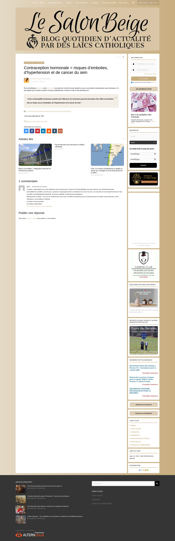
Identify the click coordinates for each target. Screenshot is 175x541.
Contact (68, 3)
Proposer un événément (144, 413)
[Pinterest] (37, 131)
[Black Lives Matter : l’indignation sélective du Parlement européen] (35, 165)
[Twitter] (26, 131)
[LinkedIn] (43, 131)
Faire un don (136, 429)
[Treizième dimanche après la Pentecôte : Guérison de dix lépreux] (21, 503)
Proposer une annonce (144, 404)
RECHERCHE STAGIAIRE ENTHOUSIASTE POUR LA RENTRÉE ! (140, 391)
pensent (39, 88)
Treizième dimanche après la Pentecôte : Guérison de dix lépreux (48, 496)
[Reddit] (49, 131)
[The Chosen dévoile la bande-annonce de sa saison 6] (21, 493)
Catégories (135, 435)
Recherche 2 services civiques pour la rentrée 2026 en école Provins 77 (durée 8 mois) (142, 379)
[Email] (60, 131)
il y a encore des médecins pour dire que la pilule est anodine (48, 111)
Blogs (42, 3)
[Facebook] (32, 131)
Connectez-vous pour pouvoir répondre (39, 206)
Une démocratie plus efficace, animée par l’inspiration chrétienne (48, 506)
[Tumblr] (54, 131)
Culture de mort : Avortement (34, 62)
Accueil (35, 3)
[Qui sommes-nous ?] (139, 470)
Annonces (95, 3)
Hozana (148, 245)
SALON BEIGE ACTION (144, 89)
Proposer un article (109, 3)
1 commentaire (34, 81)
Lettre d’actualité (81, 3)
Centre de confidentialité (140, 445)
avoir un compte (31, 218)
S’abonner (135, 432)
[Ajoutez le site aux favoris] (144, 470)
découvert (50, 88)
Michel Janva (36, 78)
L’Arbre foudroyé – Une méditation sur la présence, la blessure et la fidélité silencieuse (55, 516)
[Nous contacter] (141, 470)
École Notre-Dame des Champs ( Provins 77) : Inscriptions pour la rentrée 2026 (143, 368)
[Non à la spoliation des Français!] (143, 111)
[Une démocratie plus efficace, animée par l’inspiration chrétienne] (21, 513)
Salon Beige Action (55, 3)
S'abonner (96, 500)
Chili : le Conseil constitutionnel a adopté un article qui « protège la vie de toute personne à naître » (107, 171)
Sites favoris (136, 442)
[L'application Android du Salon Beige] (148, 470)
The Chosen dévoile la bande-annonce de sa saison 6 (44, 486)
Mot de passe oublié (150, 74)
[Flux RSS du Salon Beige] (146, 470)
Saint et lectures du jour (140, 438)
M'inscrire (154, 82)
